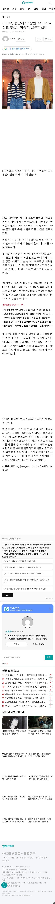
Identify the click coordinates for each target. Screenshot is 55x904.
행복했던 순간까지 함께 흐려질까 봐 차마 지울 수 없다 (26, 589)
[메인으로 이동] (27, 3)
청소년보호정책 (41, 858)
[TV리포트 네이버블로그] (34, 854)
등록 (49, 657)
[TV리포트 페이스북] (16, 854)
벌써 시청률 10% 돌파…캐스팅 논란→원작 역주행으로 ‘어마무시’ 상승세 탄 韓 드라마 (26, 690)
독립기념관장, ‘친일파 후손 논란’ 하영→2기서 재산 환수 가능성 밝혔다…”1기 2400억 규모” (26, 702)
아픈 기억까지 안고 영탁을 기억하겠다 (21, 561)
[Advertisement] (27, 138)
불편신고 (5, 860)
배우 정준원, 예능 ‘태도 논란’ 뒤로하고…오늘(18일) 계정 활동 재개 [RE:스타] (26, 694)
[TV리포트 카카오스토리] (28, 854)
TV (29, 9)
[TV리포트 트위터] (13, 854)
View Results (49, 598)
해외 (44, 9)
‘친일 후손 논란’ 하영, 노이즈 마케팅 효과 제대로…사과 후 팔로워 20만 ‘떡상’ (26, 675)
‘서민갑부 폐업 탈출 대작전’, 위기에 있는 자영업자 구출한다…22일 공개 (28, 639)
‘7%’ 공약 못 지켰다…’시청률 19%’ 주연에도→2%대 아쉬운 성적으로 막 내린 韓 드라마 (26, 698)
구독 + (16, 644)
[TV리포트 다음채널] (19, 854)
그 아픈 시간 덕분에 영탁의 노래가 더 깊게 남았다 (25, 574)
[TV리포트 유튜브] (3, 854)
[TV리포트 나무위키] (25, 854)
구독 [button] (22, 39)
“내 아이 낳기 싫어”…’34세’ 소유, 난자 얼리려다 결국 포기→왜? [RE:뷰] (26, 687)
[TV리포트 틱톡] (9, 854)
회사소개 (5, 858)
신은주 (12, 39)
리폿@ (6, 9)
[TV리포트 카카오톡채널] (31, 854)
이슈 (8, 17)
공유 (49, 39)
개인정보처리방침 (26, 858)
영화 (36, 9)
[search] (50, 3)
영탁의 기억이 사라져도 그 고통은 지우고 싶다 (24, 567)
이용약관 (14, 858)
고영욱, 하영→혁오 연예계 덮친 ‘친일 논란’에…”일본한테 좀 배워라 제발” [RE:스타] (26, 683)
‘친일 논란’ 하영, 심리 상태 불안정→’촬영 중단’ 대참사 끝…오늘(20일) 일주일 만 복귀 (26, 679)
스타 (14, 9)
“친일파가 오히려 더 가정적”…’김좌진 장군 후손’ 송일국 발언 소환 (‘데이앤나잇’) (26, 706)
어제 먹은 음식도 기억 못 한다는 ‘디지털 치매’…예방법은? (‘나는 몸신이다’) (28, 636)
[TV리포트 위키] (22, 854)
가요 (22, 9)
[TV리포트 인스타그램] (6, 854)
